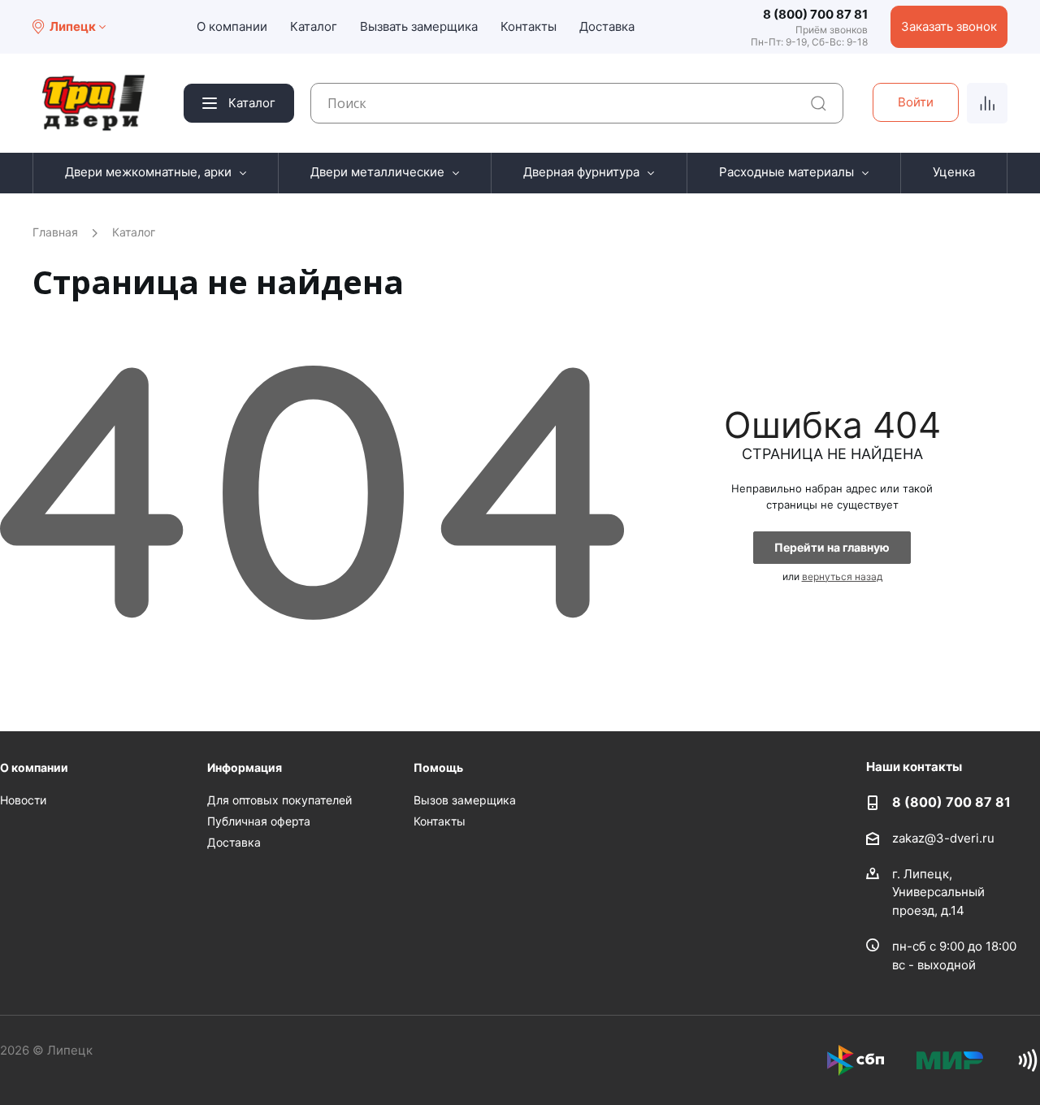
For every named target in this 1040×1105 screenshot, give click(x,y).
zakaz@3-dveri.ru (943, 837)
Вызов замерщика (465, 800)
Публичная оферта (258, 821)
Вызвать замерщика (419, 26)
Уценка (954, 172)
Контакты (528, 26)
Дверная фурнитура (581, 172)
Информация (244, 767)
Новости (23, 800)
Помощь (438, 767)
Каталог (313, 26)
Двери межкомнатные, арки (148, 172)
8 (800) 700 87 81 (815, 14)
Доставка (607, 26)
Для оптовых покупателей (279, 800)
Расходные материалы (786, 172)
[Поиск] (818, 103)
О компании (232, 26)
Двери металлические (377, 172)
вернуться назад (842, 576)
